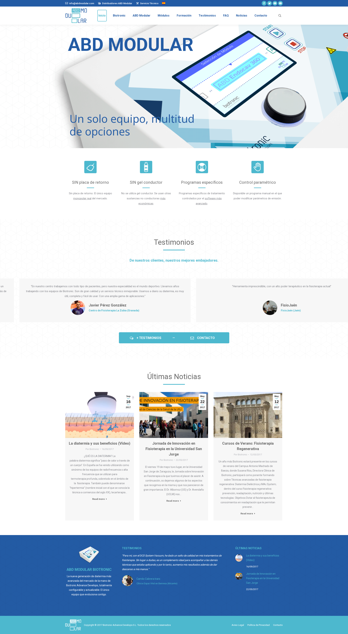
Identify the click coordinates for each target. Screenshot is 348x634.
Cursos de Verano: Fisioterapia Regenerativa (248, 446)
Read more (98, 499)
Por (92, 449)
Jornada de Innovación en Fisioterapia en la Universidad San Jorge (174, 448)
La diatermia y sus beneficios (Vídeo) (99, 443)
